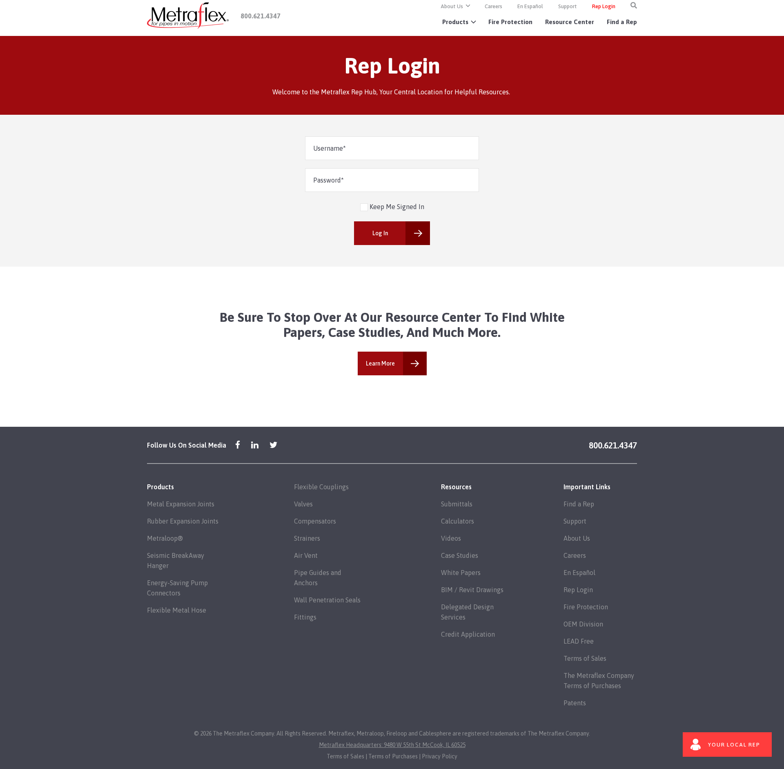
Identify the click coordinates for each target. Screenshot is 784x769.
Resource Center (569, 21)
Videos (451, 538)
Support (567, 6)
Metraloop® (165, 538)
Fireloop (396, 733)
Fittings (305, 617)
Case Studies (459, 555)
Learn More (380, 363)
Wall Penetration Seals (327, 600)
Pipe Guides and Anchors (317, 577)
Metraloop (370, 733)
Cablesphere (435, 733)
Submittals (456, 504)
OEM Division (583, 624)
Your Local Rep (734, 745)
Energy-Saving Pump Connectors (177, 588)
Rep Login (603, 6)
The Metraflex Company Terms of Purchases (599, 680)
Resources (456, 486)
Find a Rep (622, 21)
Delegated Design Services (467, 612)
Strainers (307, 538)
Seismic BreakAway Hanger (175, 560)
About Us (452, 6)
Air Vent (306, 555)
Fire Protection (510, 21)
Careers (493, 6)
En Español (530, 6)
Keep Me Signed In (396, 206)
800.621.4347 (261, 16)
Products (455, 21)
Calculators (457, 521)
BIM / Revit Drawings (472, 589)
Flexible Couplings (321, 486)
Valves (303, 504)
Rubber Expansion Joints (182, 521)
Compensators (315, 521)
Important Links (587, 486)
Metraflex (341, 733)
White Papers (461, 572)
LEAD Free (579, 641)
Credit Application (468, 634)
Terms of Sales (585, 658)
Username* (329, 148)
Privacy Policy (439, 756)
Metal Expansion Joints (180, 504)
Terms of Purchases (393, 756)
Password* (328, 180)
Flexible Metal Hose (176, 610)
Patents (575, 703)
